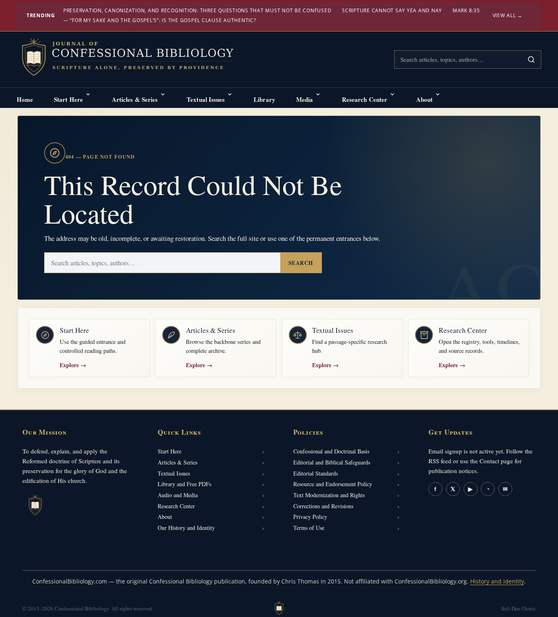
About (424, 99)
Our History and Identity (186, 528)
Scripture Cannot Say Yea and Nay (392, 10)
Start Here (68, 99)
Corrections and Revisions (323, 506)
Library (264, 99)
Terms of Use (308, 528)
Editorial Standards (315, 473)
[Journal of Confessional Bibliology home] (133, 58)
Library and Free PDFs (184, 484)
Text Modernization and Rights (329, 495)
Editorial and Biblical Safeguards (331, 462)
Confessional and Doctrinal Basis (331, 451)
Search (300, 263)
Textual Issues (206, 99)
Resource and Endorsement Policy (332, 484)
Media (304, 99)
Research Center (365, 99)
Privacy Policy (310, 517)
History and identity (497, 581)
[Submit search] (531, 59)
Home (25, 99)
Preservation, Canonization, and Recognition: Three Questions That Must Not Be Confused (197, 10)
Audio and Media (178, 495)
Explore (73, 365)
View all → (508, 15)
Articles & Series (135, 99)
